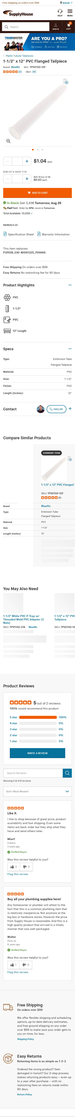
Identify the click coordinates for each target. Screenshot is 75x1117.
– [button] (70, 285)
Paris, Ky (11, 940)
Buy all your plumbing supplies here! (34, 899)
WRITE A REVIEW (37, 753)
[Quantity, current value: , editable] (17, 161)
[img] (10, 72)
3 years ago (13, 846)
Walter (11, 937)
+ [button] (70, 409)
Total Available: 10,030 (16, 213)
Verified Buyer (19, 852)
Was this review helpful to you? (27, 859)
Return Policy (24, 1094)
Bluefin (15, 67)
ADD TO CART (40, 193)
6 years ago (13, 944)
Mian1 (11, 839)
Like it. (12, 813)
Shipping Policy (25, 1039)
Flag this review (17, 874)
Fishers (11, 843)
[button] (13, 72)
